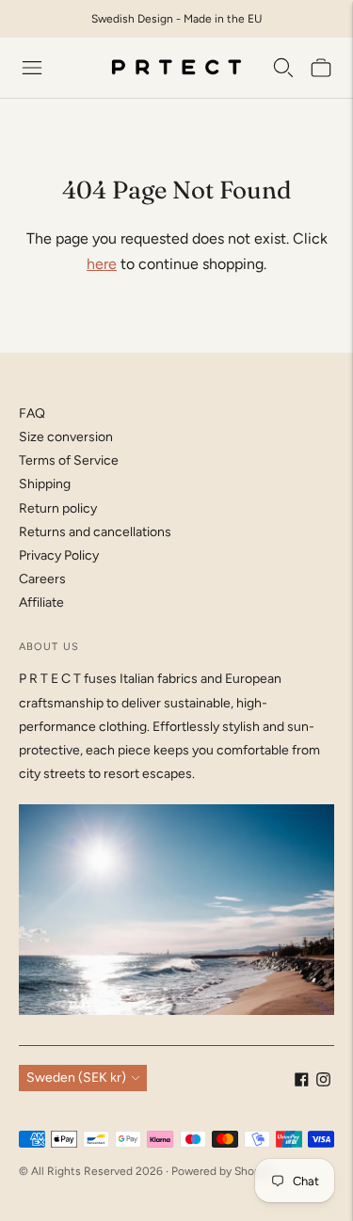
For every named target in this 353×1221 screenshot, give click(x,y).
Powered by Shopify (222, 1171)
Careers (42, 579)
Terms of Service (69, 460)
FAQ (32, 413)
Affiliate (41, 602)
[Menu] (32, 67)
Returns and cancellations (95, 532)
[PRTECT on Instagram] (323, 1082)
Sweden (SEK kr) (76, 1078)
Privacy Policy (59, 555)
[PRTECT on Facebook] (302, 1082)
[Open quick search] (283, 67)
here (102, 264)
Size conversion (66, 437)
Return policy (58, 508)
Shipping (45, 484)
